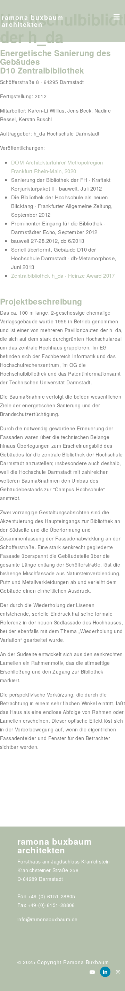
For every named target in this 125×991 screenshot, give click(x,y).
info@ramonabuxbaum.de (47, 919)
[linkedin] (105, 971)
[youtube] (92, 971)
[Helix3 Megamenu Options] (117, 15)
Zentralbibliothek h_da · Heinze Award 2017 (63, 275)
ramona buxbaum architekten (33, 21)
